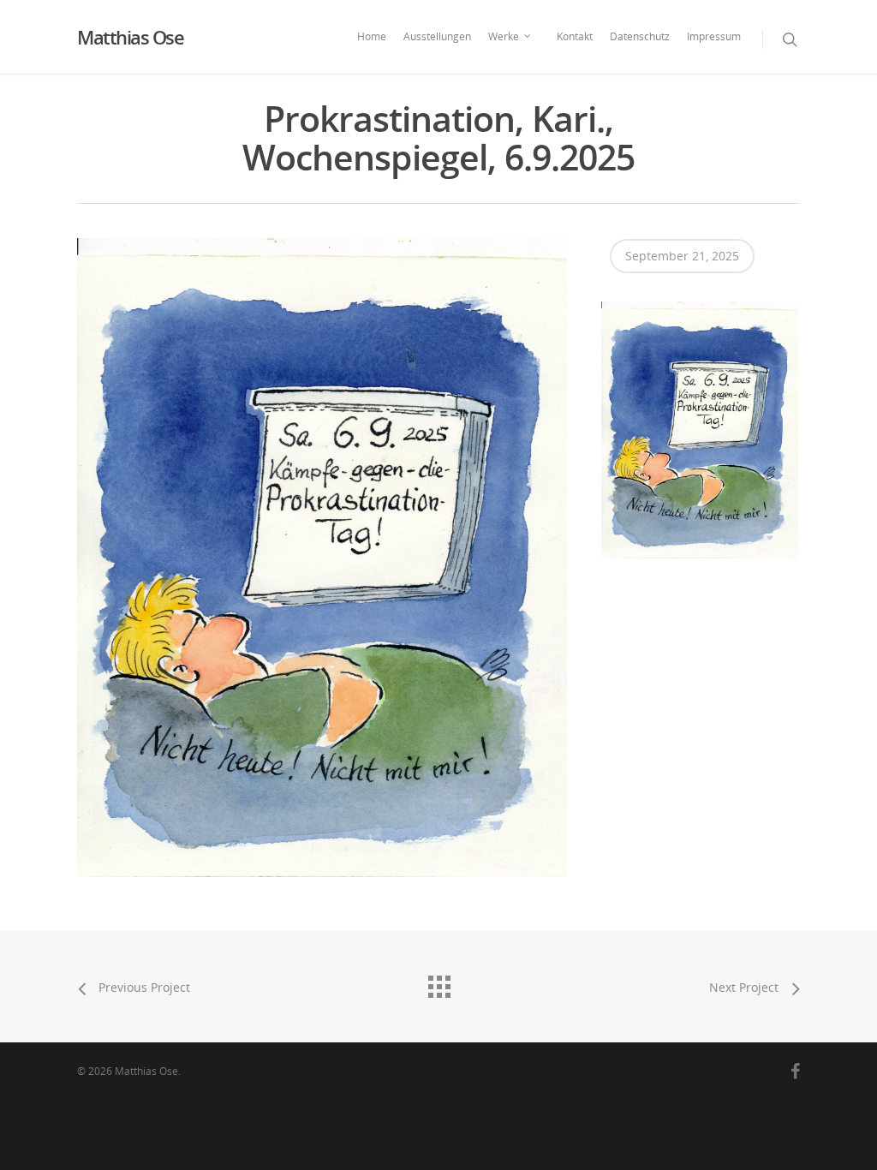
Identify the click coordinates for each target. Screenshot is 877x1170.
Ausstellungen (437, 36)
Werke (503, 36)
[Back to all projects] (438, 982)
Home (371, 36)
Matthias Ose (130, 36)
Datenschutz (640, 36)
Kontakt (575, 36)
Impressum (714, 36)
